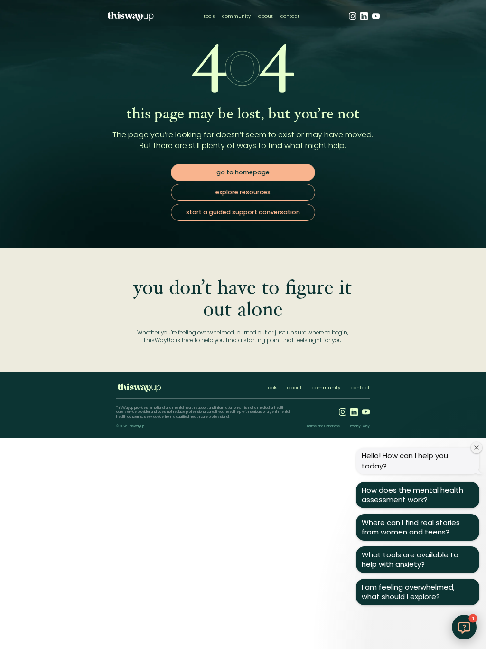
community (236, 16)
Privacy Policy (360, 426)
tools (209, 16)
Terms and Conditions (323, 426)
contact (289, 16)
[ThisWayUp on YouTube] (376, 16)
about (265, 16)
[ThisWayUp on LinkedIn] (364, 16)
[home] (130, 16)
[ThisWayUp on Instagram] (352, 16)
